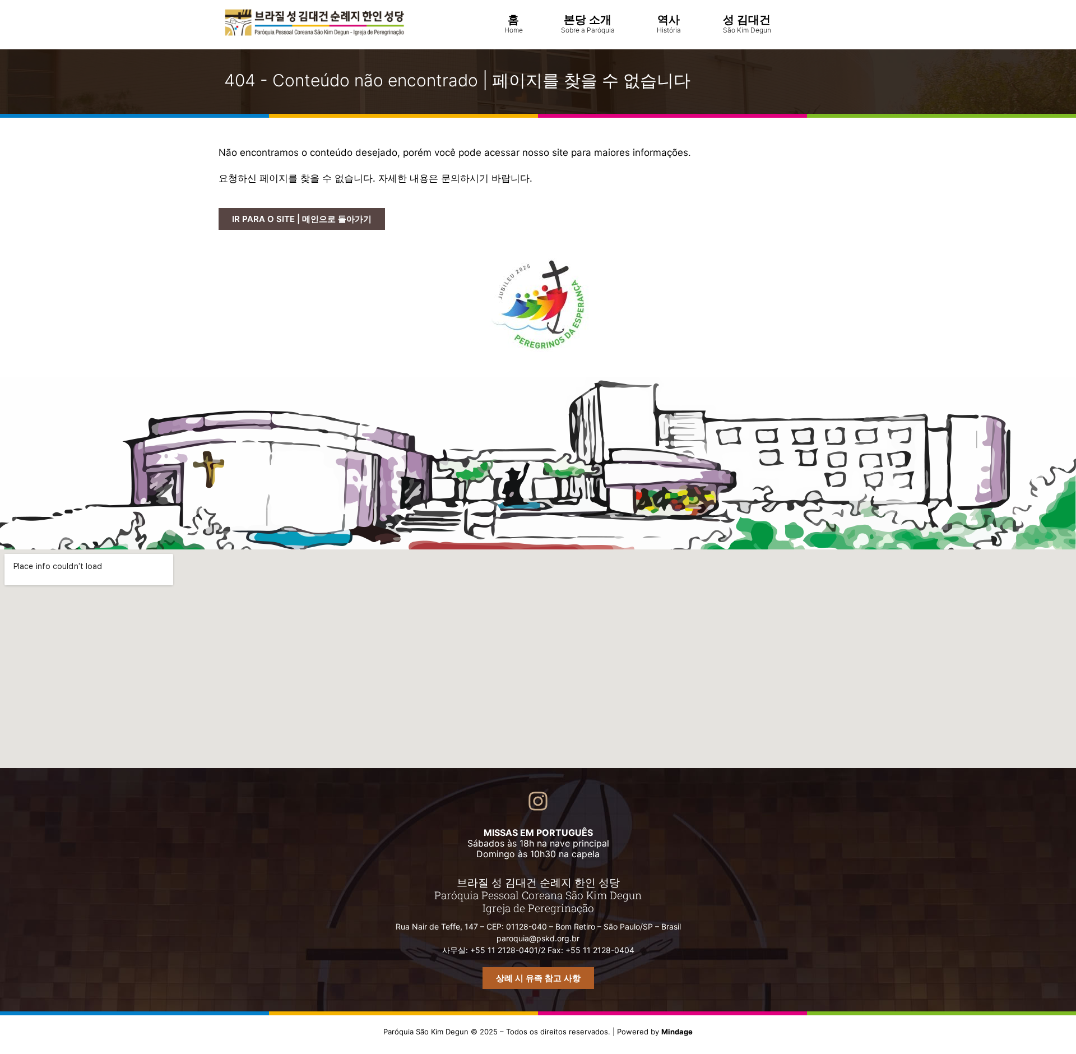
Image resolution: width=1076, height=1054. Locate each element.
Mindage (677, 1031)
